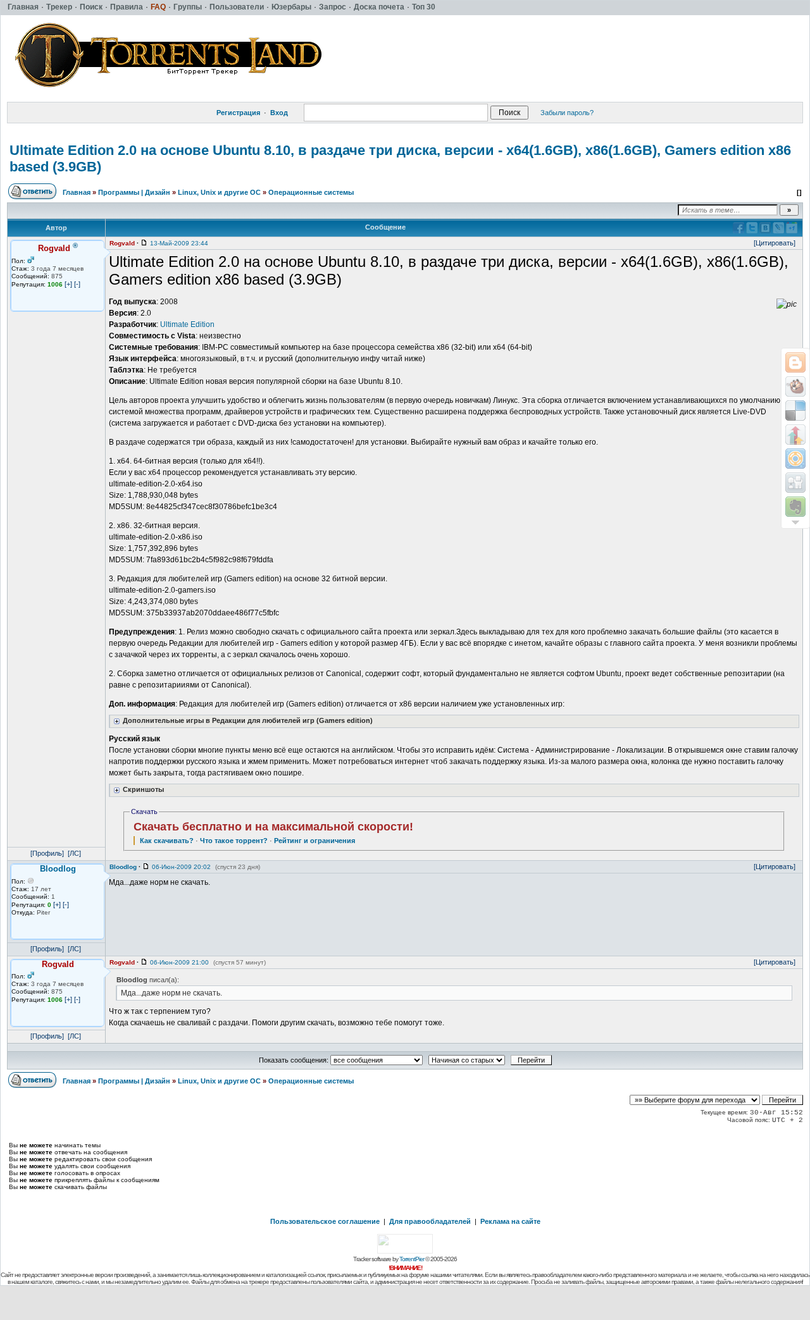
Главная (76, 192)
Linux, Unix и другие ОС (219, 192)
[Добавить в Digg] (795, 482)
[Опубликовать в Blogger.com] (795, 362)
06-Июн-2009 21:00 (179, 962)
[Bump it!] (795, 434)
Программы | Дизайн (134, 192)
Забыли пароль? (567, 112)
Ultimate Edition (187, 324)
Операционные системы (311, 192)
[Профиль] (47, 853)
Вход (279, 112)
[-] (77, 284)
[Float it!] (795, 458)
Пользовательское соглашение (325, 1221)
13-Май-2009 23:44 (179, 243)
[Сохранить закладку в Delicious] (795, 410)
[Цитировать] (774, 243)
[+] (68, 284)
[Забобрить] (795, 386)
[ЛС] (74, 853)
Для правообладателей (430, 1221)
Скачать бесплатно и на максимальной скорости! (273, 826)
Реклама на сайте (510, 1221)
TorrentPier (411, 1258)
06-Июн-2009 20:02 (181, 866)
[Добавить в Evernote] (795, 507)
